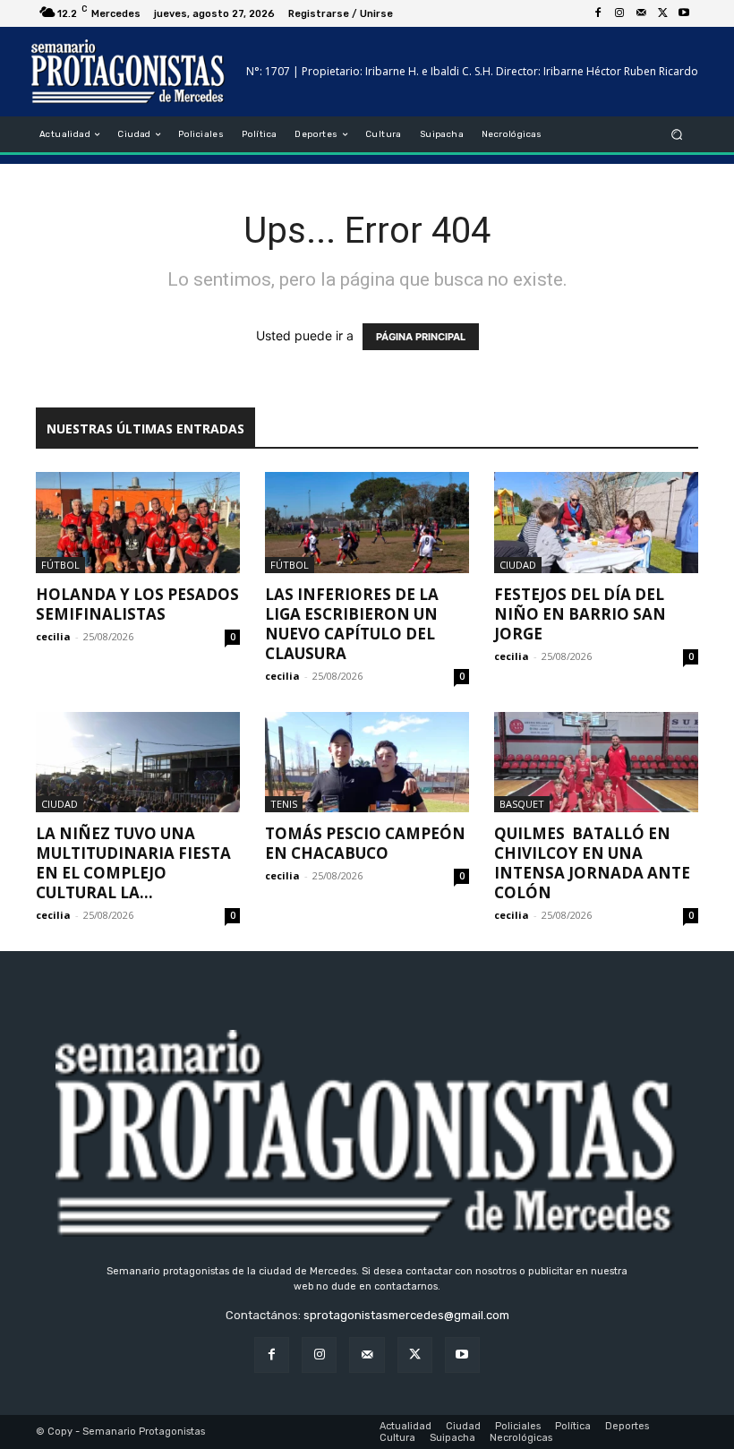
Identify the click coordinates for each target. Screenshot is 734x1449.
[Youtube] (684, 13)
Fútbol (60, 564)
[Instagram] (619, 13)
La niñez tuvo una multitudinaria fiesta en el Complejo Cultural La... (133, 863)
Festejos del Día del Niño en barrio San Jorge (580, 614)
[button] (677, 134)
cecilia (53, 636)
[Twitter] (662, 13)
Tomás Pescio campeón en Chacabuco (365, 843)
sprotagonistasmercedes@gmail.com (406, 1315)
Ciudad (517, 564)
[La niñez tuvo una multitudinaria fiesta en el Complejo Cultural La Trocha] (138, 762)
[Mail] (641, 13)
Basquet (521, 803)
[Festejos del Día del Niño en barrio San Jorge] (596, 522)
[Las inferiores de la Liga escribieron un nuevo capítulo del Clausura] (367, 522)
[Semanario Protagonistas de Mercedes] (128, 71)
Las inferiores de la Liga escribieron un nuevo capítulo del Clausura (352, 624)
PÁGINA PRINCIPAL (420, 336)
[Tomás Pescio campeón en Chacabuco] (367, 762)
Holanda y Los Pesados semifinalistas (137, 604)
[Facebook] (598, 13)
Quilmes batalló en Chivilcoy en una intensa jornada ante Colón (592, 863)
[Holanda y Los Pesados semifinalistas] (138, 522)
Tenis (283, 803)
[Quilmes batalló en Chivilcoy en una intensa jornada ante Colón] (596, 762)
